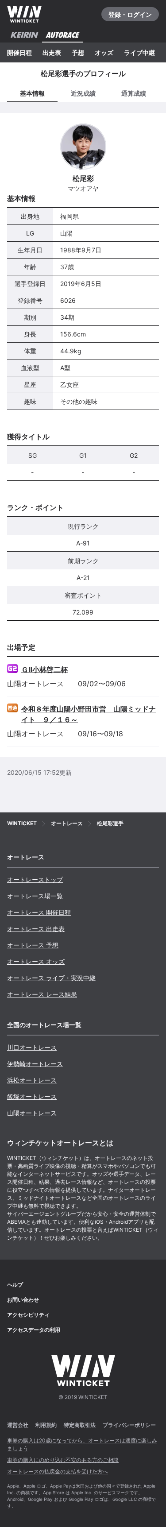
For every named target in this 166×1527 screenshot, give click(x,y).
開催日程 (19, 52)
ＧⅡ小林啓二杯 (44, 669)
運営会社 (17, 1425)
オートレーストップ (35, 879)
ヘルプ (15, 1284)
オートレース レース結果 (42, 994)
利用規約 (46, 1425)
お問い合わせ (23, 1299)
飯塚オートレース (32, 1096)
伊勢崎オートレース (35, 1063)
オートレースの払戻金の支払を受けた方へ (57, 1471)
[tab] (83, 93)
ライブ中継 (139, 52)
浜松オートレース (32, 1080)
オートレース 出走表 (36, 928)
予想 (78, 52)
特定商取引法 (80, 1425)
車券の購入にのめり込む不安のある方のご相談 (63, 1460)
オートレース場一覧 (35, 896)
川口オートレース (32, 1047)
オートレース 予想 (32, 945)
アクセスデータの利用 (33, 1329)
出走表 (51, 52)
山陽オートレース (32, 1113)
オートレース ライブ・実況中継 (51, 978)
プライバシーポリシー (129, 1425)
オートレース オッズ (36, 961)
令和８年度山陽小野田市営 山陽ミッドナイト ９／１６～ (88, 714)
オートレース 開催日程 (39, 912)
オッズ (104, 52)
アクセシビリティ (28, 1314)
